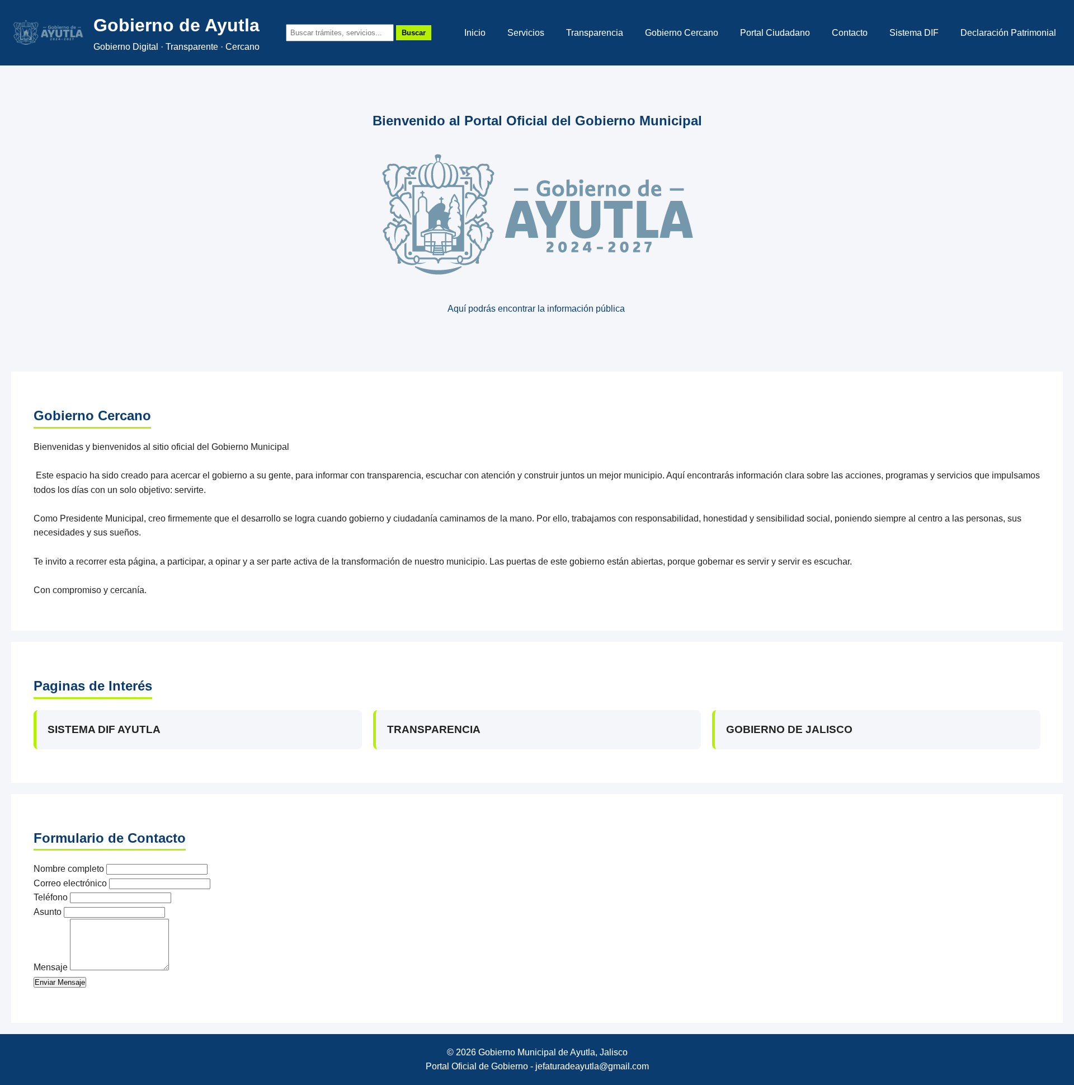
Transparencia (594, 32)
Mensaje (51, 967)
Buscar (414, 33)
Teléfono (51, 897)
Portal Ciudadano (775, 32)
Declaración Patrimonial (1008, 32)
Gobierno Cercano (681, 32)
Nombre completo (69, 868)
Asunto (48, 912)
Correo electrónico (70, 883)
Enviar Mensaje (60, 982)
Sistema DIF (914, 32)
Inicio (475, 32)
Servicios (525, 32)
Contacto (850, 32)
